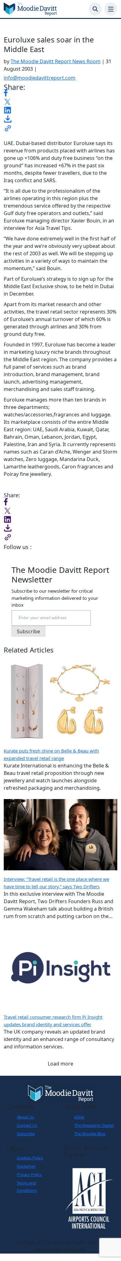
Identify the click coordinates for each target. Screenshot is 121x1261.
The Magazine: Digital (94, 1125)
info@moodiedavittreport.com (39, 77)
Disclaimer (26, 1166)
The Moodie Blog (89, 1133)
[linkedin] (7, 109)
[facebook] (6, 92)
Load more (60, 1063)
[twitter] (7, 101)
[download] (7, 118)
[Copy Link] (7, 127)
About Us (25, 1117)
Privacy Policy (29, 1174)
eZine (79, 1117)
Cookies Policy (30, 1158)
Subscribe (26, 1133)
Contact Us (27, 1125)
